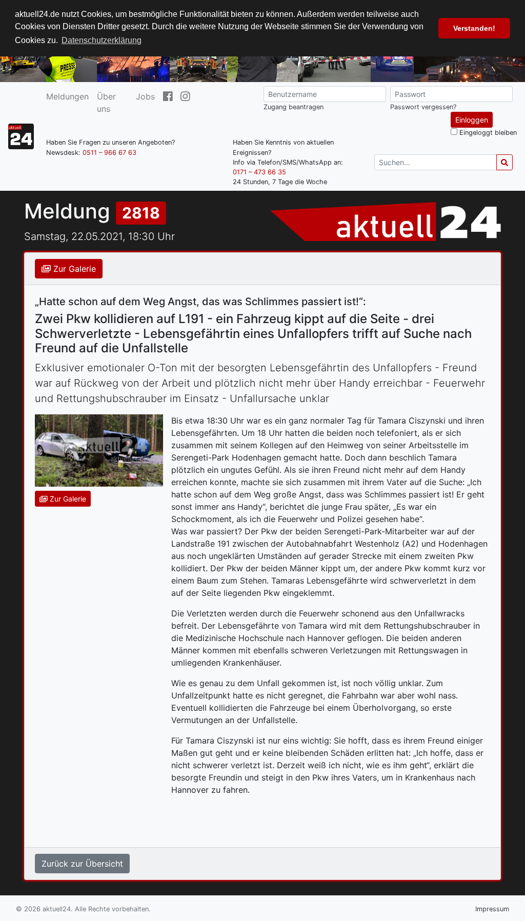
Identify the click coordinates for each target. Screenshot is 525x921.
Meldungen (67, 96)
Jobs (145, 96)
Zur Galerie (73, 269)
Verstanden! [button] (474, 28)
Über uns (106, 102)
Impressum (492, 909)
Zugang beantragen (294, 107)
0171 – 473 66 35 (259, 172)
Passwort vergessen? (423, 107)
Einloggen (471, 119)
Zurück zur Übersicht (82, 863)
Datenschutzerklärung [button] (102, 40)
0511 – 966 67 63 (109, 152)
